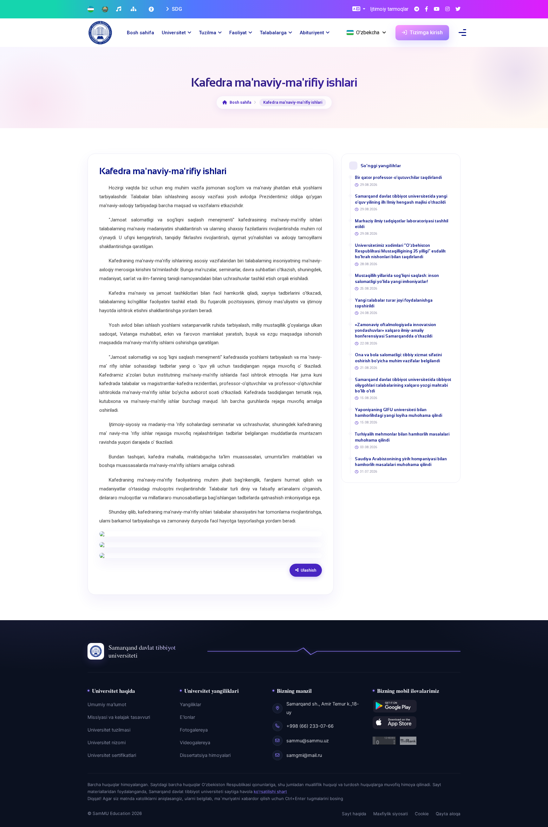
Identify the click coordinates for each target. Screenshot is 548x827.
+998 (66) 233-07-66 (310, 726)
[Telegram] (416, 9)
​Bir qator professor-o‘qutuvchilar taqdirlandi (398, 177)
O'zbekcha (368, 33)
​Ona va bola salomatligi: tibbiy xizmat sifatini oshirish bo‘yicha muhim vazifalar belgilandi (398, 357)
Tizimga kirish (425, 33)
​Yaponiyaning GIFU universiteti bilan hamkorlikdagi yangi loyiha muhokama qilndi (398, 412)
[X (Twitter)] (457, 9)
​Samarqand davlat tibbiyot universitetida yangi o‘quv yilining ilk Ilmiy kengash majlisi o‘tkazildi (401, 199)
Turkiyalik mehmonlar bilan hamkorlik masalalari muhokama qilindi (402, 437)
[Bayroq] (91, 9)
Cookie (422, 813)
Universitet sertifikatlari (112, 755)
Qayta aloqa (448, 813)
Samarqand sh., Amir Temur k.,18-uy (322, 708)
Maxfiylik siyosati (390, 813)
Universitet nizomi (107, 742)
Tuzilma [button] (207, 33)
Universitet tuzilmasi (109, 730)
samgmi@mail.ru (304, 755)
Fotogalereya (194, 730)
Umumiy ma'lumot (107, 704)
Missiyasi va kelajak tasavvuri (119, 717)
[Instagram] (447, 9)
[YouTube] (437, 9)
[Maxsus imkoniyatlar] (152, 9)
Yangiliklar (190, 704)
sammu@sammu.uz (307, 741)
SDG (176, 9)
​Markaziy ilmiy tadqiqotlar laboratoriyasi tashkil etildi (401, 224)
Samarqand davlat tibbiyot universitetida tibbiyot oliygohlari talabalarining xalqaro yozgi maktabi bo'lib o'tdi (403, 385)
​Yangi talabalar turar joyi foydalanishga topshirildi (394, 303)
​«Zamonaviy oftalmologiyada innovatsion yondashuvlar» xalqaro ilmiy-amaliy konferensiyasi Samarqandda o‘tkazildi (395, 330)
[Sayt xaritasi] (134, 9)
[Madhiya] (119, 9)
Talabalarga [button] (273, 33)
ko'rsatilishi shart (270, 791)
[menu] (462, 32)
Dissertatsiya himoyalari (205, 755)
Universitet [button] (174, 33)
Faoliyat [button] (238, 33)
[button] (358, 9)
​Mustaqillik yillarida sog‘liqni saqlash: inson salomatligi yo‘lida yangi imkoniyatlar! (397, 278)
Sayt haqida (354, 813)
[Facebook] (426, 9)
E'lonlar (187, 717)
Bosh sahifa (140, 33)
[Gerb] (105, 9)
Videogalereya (195, 742)
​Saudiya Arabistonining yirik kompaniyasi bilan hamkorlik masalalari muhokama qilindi (401, 461)
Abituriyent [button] (312, 33)
